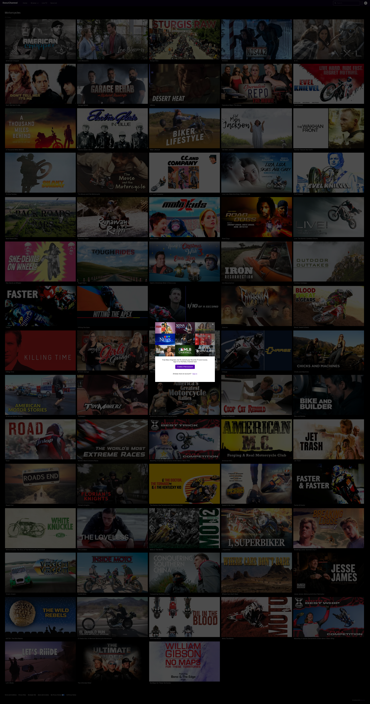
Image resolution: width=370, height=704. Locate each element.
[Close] (212, 324)
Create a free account (185, 367)
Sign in (194, 374)
